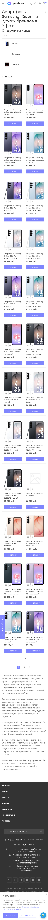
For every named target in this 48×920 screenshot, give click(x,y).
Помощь (6, 821)
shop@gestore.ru (26, 844)
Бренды (5, 803)
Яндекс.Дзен (38, 880)
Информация (8, 815)
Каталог (6, 785)
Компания (7, 809)
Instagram (15, 880)
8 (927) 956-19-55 (16, 840)
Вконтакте (9, 880)
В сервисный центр (2, 626)
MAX (26, 880)
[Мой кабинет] (40, 4)
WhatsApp (32, 880)
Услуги (5, 797)
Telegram (21, 880)
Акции (5, 791)
